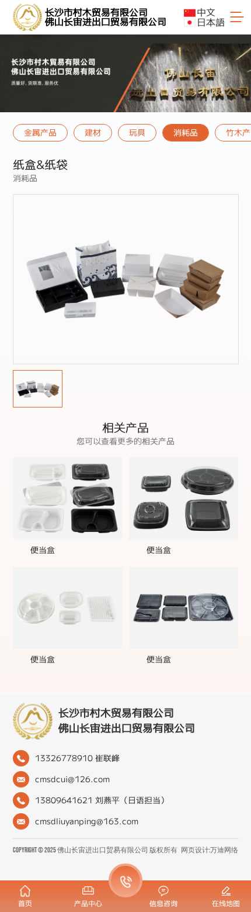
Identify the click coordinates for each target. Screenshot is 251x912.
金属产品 (40, 133)
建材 (93, 133)
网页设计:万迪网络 (209, 850)
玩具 (137, 133)
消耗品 (185, 133)
